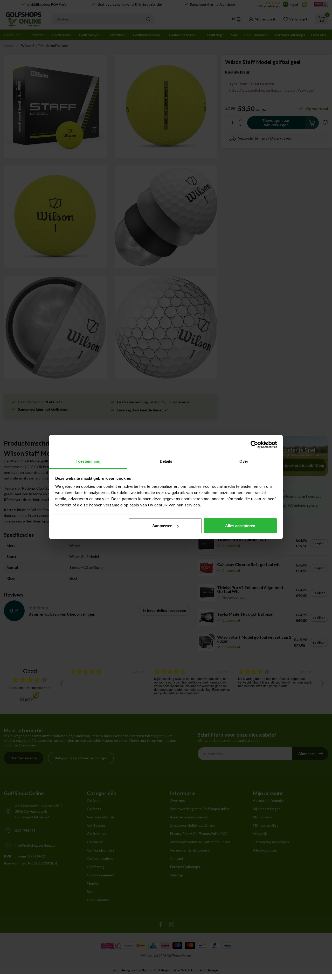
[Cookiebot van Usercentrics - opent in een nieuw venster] (254, 444)
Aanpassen (162, 526)
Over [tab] (243, 461)
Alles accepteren (240, 526)
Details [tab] (166, 461)
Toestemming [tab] (88, 461)
